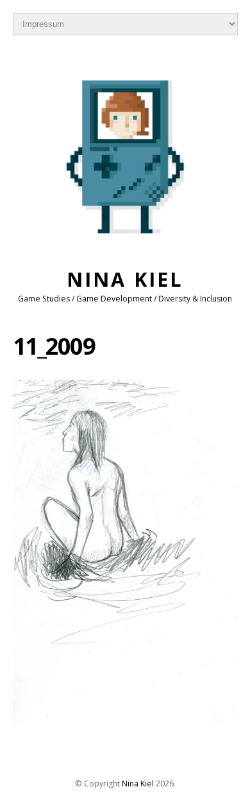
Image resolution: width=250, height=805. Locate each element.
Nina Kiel (125, 279)
